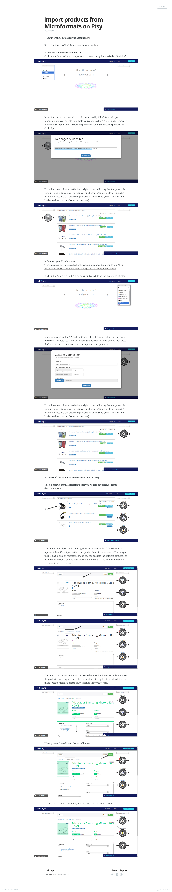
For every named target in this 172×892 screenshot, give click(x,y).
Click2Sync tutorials (7, 890)
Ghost (168, 890)
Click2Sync (50, 870)
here (87, 38)
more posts (53, 874)
